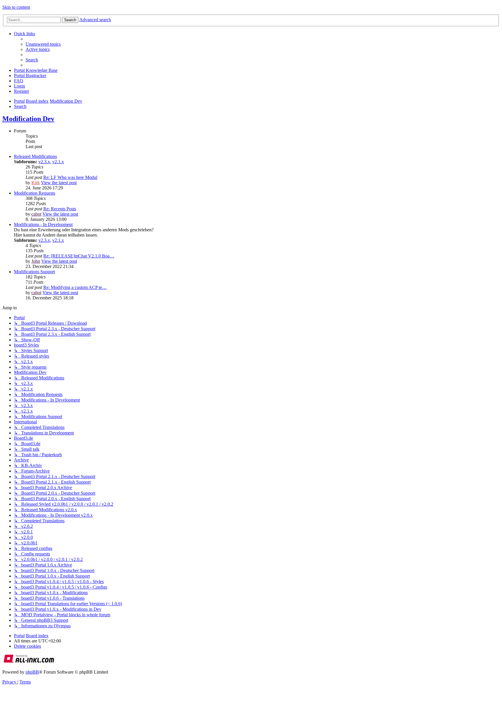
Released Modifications (35, 156)
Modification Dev (28, 118)
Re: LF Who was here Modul (70, 177)
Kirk (35, 182)
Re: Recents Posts (59, 208)
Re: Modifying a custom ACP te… (75, 287)
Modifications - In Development (43, 224)
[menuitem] (43, 44)
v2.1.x (58, 161)
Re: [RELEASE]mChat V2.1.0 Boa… (78, 255)
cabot (36, 214)
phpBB (32, 672)
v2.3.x (44, 161)
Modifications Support (34, 271)
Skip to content (16, 7)
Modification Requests (34, 193)
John (35, 261)
